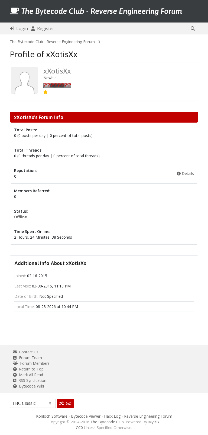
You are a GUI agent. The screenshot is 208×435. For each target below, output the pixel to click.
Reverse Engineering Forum (148, 416)
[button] (192, 28)
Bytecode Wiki (30, 386)
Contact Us (27, 351)
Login (21, 28)
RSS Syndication (31, 380)
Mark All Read (30, 374)
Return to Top (30, 369)
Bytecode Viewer (85, 416)
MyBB (153, 421)
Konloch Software (51, 416)
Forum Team (29, 357)
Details (187, 173)
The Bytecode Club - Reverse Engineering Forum (52, 41)
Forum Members (34, 363)
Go (68, 403)
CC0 (79, 427)
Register (44, 28)
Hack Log (112, 416)
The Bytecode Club (107, 421)
